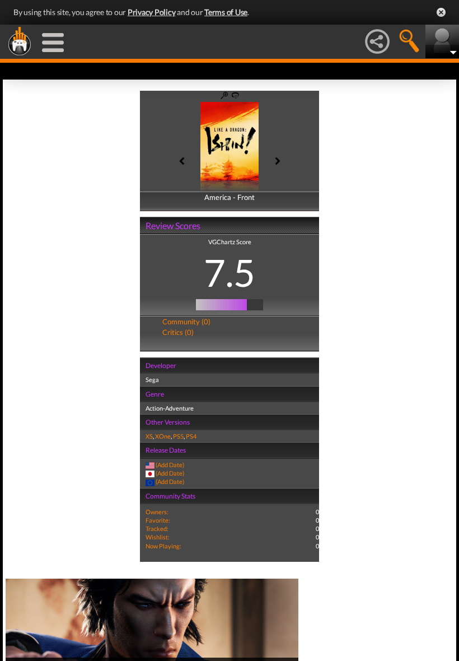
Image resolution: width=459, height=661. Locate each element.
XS (149, 436)
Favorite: (158, 520)
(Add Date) (170, 464)
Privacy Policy (152, 12)
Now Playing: (163, 546)
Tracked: (157, 528)
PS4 (191, 436)
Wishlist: (158, 537)
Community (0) (186, 321)
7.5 (229, 272)
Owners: (157, 511)
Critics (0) (178, 332)
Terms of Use (225, 12)
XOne (163, 436)
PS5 (178, 436)
